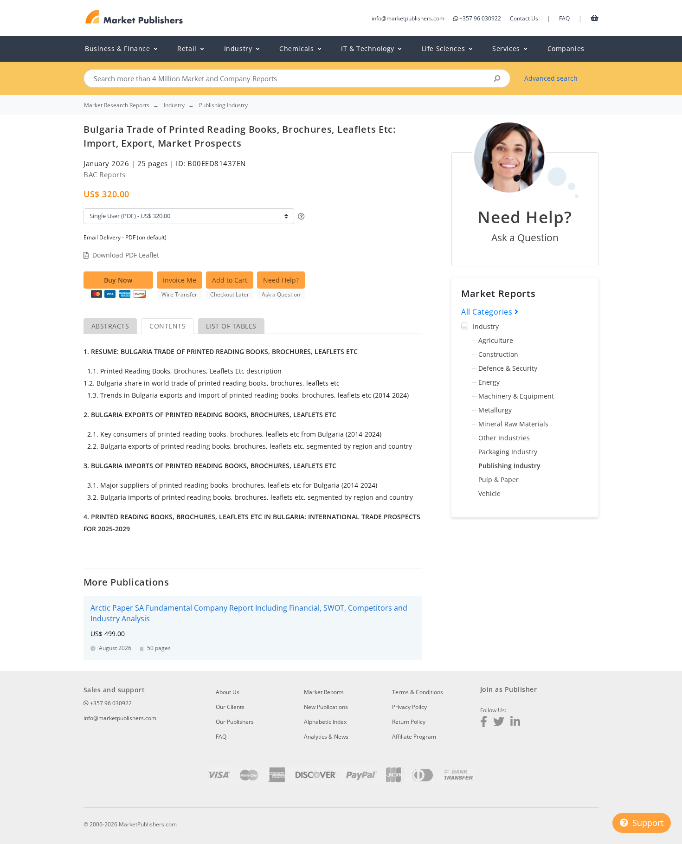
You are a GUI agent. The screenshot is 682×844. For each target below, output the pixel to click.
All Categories (488, 312)
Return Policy (408, 722)
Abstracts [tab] (110, 326)
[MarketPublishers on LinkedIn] (515, 722)
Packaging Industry (507, 451)
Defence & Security (507, 368)
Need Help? (281, 280)
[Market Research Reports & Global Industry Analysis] (134, 17)
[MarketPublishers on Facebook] (483, 722)
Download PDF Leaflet (125, 255)
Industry (486, 326)
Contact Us (524, 18)
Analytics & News (326, 737)
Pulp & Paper (498, 479)
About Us (227, 692)
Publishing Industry (509, 465)
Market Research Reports (116, 105)
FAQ (564, 18)
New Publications (326, 707)
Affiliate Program (414, 737)
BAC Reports (105, 174)
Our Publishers (235, 722)
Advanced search (551, 78)
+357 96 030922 (480, 18)
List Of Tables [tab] (231, 326)
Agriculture (495, 340)
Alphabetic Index (325, 722)
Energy (489, 382)
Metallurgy (495, 410)
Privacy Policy (409, 707)
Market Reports (324, 692)
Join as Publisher (508, 689)
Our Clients (230, 707)
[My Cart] (594, 17)
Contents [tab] (167, 326)
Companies (566, 48)
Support (646, 822)
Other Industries (504, 437)
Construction (498, 354)
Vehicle (489, 493)
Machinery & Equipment (516, 396)
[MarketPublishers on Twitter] (498, 722)
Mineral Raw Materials (513, 423)
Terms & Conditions (417, 692)
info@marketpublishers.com (408, 18)
